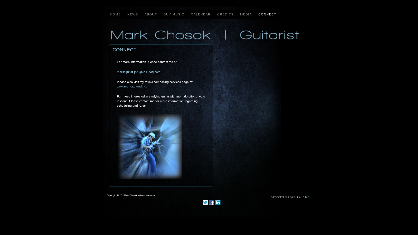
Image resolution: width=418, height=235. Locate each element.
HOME (115, 14)
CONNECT (267, 14)
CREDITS (225, 14)
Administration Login (283, 197)
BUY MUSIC (174, 14)
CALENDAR (201, 14)
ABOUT (151, 14)
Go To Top (303, 197)
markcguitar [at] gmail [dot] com (138, 72)
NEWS (132, 14)
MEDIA (246, 14)
